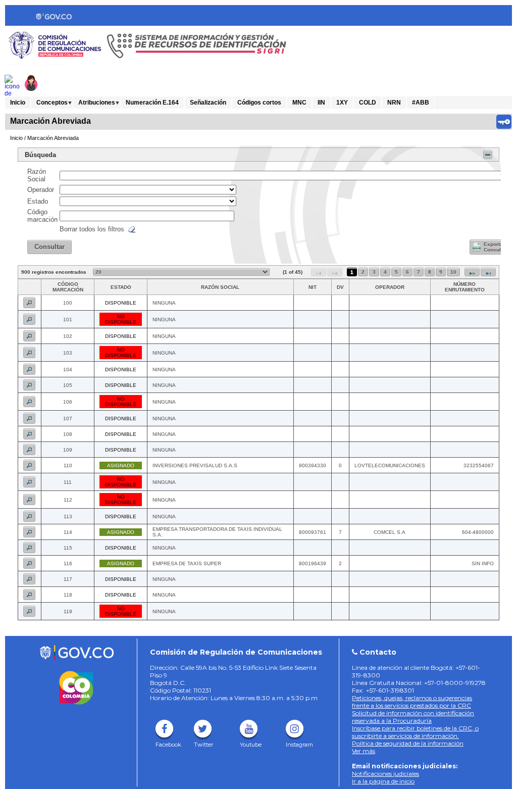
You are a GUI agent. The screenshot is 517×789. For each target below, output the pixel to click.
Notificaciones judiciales (385, 773)
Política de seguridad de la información (407, 743)
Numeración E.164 (152, 102)
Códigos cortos (259, 102)
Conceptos (52, 102)
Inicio (17, 102)
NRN (394, 102)
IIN (321, 102)
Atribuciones (96, 102)
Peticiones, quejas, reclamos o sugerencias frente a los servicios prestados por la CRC (412, 701)
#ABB (420, 102)
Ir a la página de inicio (383, 781)
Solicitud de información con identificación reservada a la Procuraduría (413, 716)
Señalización (208, 102)
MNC (299, 102)
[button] (49, 247)
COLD (367, 102)
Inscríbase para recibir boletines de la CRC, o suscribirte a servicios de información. (415, 731)
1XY (342, 102)
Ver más (363, 751)
